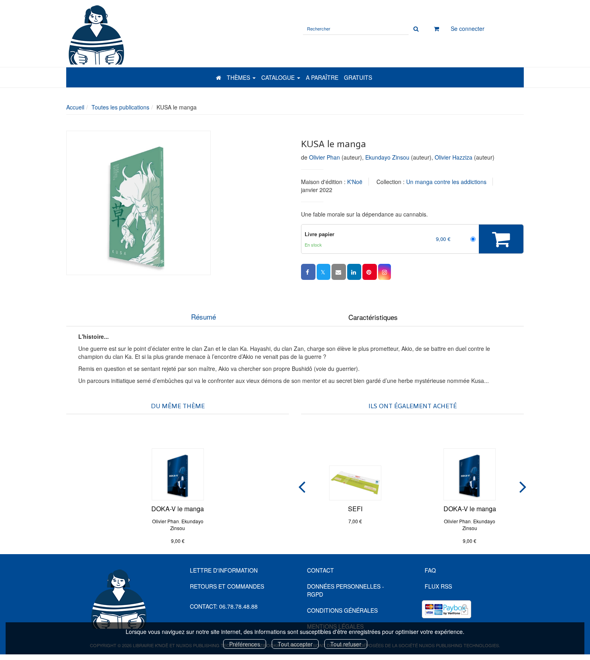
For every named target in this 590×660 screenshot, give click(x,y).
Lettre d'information (224, 570)
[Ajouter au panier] (501, 239)
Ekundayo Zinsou (387, 157)
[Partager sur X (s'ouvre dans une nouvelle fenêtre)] (323, 272)
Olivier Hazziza (453, 157)
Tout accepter (295, 644)
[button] (138, 203)
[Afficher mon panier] (436, 28)
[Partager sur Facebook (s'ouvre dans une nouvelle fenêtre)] (308, 272)
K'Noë (354, 182)
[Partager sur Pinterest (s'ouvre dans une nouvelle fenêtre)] (369, 272)
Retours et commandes (227, 586)
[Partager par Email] (339, 272)
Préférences (244, 644)
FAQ (430, 570)
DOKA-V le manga (177, 508)
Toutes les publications (120, 107)
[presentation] (302, 485)
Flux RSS (438, 586)
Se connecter (467, 28)
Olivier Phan (324, 157)
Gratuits (358, 77)
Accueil (75, 107)
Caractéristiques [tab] (373, 317)
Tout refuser (345, 644)
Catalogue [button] (278, 77)
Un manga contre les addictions (446, 182)
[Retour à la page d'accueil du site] (158, 34)
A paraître (322, 77)
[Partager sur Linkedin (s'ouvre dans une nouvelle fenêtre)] (354, 272)
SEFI (355, 508)
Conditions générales (342, 610)
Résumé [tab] (203, 317)
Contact (320, 570)
